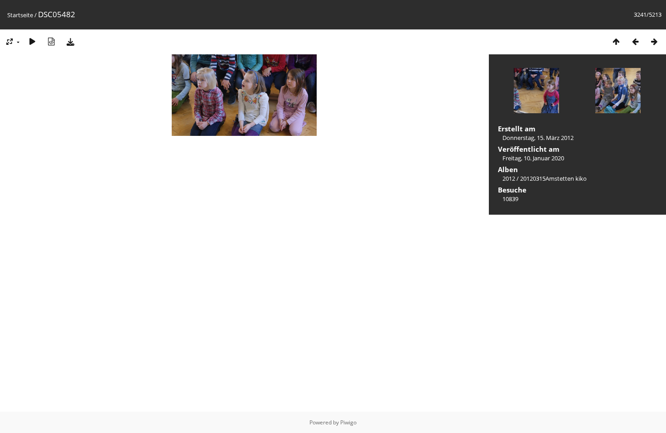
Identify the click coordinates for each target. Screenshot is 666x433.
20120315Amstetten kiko (553, 178)
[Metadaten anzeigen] (51, 41)
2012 (508, 178)
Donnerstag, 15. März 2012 (538, 138)
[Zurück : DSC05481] (635, 41)
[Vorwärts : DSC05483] (654, 41)
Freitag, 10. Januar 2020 (533, 158)
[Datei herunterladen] (70, 41)
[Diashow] (32, 41)
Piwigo (348, 422)
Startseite (20, 15)
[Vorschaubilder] (616, 41)
